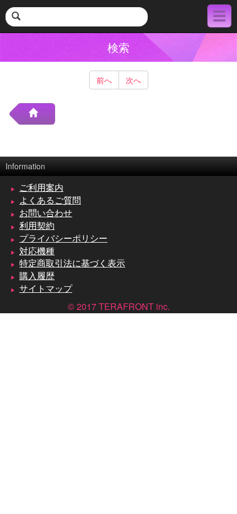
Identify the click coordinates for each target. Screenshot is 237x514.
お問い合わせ (45, 212)
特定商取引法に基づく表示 (72, 262)
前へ (104, 79)
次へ (133, 79)
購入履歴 (37, 275)
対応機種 (37, 250)
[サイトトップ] (37, 114)
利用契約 (37, 225)
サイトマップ (45, 288)
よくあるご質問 (50, 200)
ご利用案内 (41, 187)
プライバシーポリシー (63, 238)
